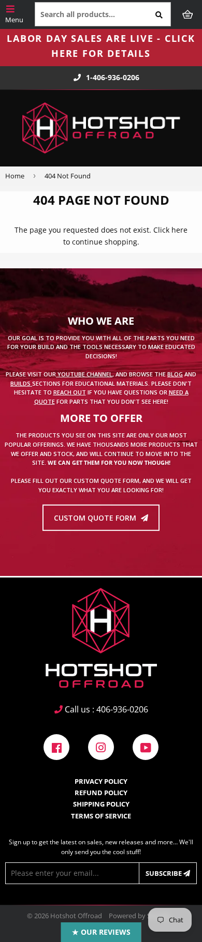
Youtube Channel (84, 374)
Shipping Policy (101, 804)
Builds (21, 383)
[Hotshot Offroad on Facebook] (56, 746)
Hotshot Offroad (76, 915)
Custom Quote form (96, 518)
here (179, 230)
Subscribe (164, 873)
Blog (175, 374)
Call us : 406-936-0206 (105, 709)
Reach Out (69, 392)
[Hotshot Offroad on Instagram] (101, 746)
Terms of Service (101, 816)
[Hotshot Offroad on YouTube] (145, 746)
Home (14, 175)
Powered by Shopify (139, 915)
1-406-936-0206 (112, 77)
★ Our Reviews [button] (101, 932)
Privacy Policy (101, 781)
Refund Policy (101, 792)
